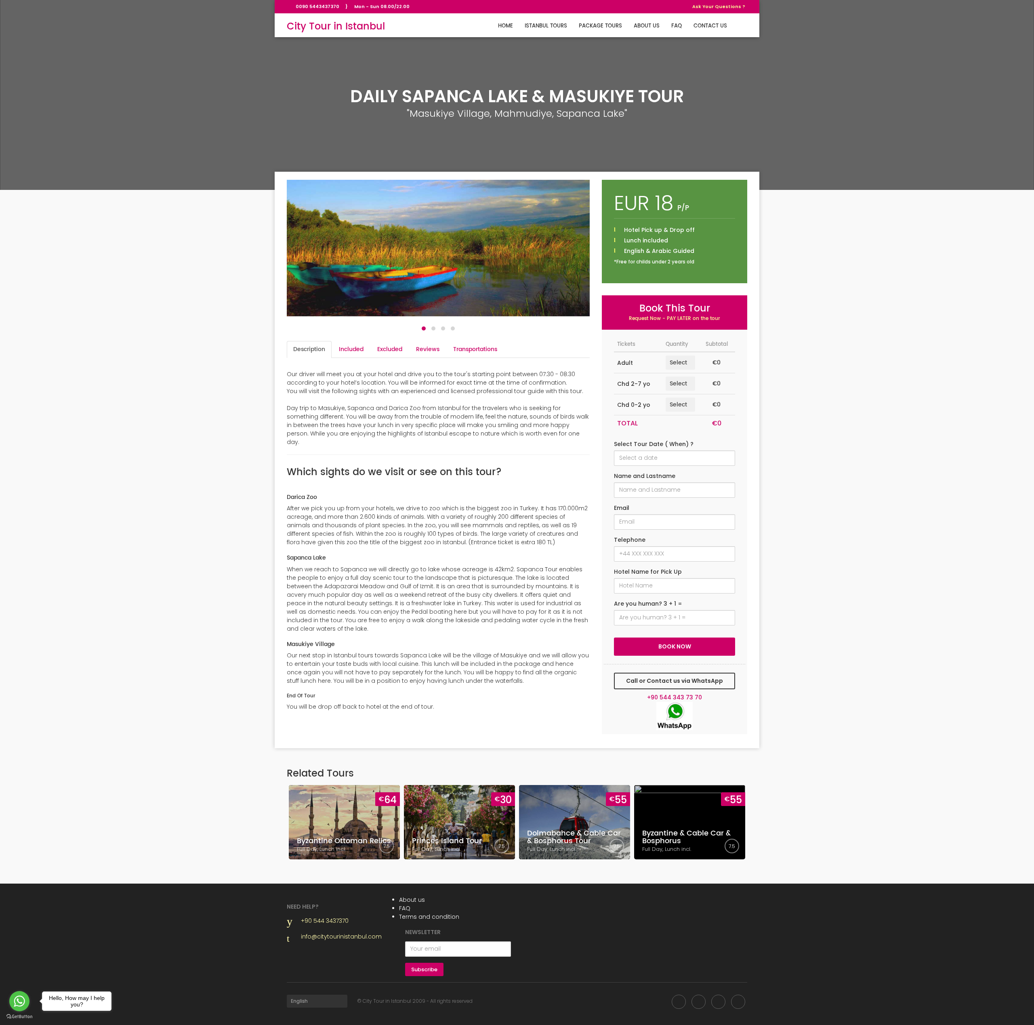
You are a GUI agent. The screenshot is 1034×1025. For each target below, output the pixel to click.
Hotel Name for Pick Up (648, 572)
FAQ (404, 908)
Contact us (710, 26)
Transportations (475, 349)
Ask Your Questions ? (718, 6)
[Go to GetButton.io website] (19, 1016)
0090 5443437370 (317, 6)
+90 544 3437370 (325, 921)
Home (505, 26)
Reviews (427, 349)
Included (351, 349)
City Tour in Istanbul (336, 27)
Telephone (629, 540)
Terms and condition (429, 917)
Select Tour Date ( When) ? (654, 444)
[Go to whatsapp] (19, 1001)
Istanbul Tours (546, 26)
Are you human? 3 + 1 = (648, 604)
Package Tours (600, 26)
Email (621, 508)
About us (647, 26)
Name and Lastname (644, 476)
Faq (676, 26)
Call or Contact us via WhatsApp (674, 681)
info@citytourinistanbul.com (341, 936)
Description (309, 349)
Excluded (389, 349)
